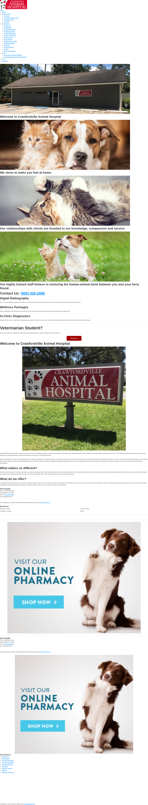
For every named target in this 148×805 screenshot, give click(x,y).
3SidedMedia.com (29, 804)
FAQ (3, 59)
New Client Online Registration (13, 55)
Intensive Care (8, 37)
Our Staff (6, 22)
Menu (1, 10)
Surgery (6, 49)
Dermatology (7, 27)
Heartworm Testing (9, 31)
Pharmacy (7, 45)
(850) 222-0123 (45, 502)
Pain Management (9, 43)
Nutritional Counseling (10, 41)
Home (4, 12)
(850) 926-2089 (33, 293)
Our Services (6, 24)
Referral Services (9, 47)
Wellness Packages (9, 51)
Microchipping (8, 39)
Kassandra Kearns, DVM (11, 18)
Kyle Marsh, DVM (9, 20)
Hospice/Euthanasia (10, 33)
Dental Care (7, 26)
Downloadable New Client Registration (15, 57)
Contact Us (5, 61)
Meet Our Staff (6, 14)
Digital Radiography (10, 29)
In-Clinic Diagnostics (10, 35)
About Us (6, 16)
